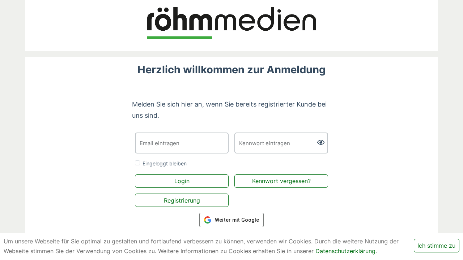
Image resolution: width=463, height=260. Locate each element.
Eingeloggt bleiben (165, 163)
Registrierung (182, 200)
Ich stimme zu (436, 245)
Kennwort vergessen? (281, 181)
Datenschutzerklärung (345, 251)
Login (182, 181)
